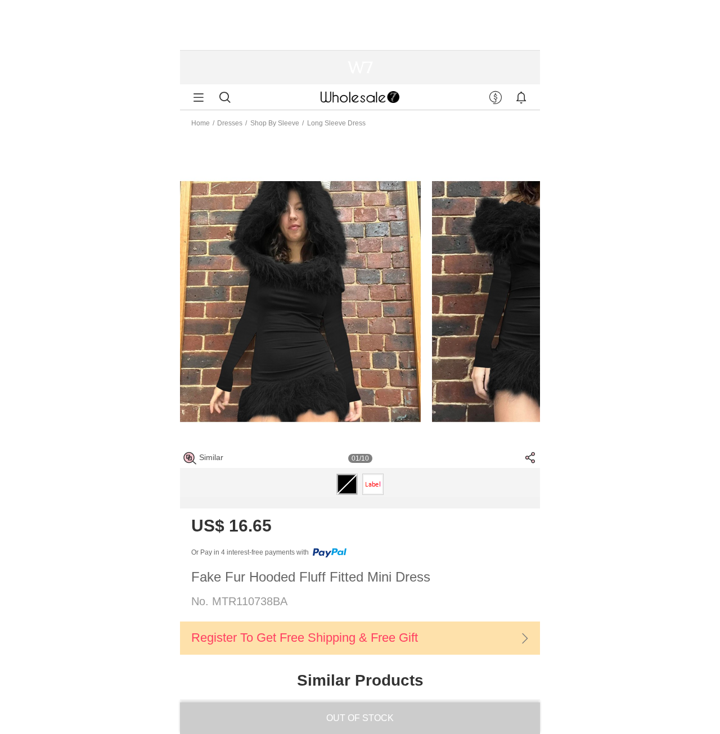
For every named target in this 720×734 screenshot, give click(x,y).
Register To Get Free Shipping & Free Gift (304, 638)
